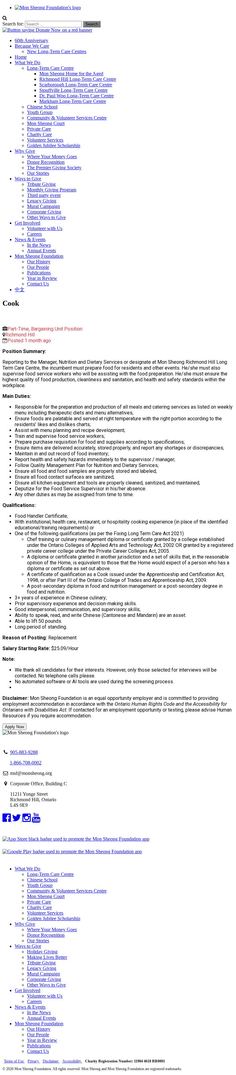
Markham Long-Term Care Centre (72, 101)
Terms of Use (14, 1061)
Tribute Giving (41, 184)
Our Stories (38, 173)
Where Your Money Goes (52, 156)
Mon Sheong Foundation (39, 256)
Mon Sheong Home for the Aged (71, 73)
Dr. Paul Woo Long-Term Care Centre (76, 95)
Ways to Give (28, 178)
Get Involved (27, 223)
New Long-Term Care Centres (56, 51)
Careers (34, 234)
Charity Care (39, 134)
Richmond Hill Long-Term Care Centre (77, 79)
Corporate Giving (44, 211)
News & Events (30, 239)
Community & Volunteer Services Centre (67, 117)
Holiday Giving (42, 951)
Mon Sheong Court (46, 123)
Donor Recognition (46, 162)
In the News (39, 245)
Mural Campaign (43, 206)
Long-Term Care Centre (50, 68)
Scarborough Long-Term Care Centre (75, 84)
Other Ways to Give (46, 217)
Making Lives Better (47, 957)
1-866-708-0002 (25, 762)
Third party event (44, 195)
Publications (39, 272)
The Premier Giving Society (54, 167)
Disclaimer (51, 1061)
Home (21, 57)
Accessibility (72, 1061)
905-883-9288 (24, 752)
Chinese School (42, 106)
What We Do (27, 62)
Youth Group (40, 112)
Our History (38, 261)
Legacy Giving (41, 200)
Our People (38, 267)
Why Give (25, 151)
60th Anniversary (31, 40)
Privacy (34, 1061)
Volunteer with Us (44, 228)
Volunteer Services (45, 140)
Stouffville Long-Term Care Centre (73, 90)
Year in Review (42, 278)
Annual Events (41, 250)
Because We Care (32, 46)
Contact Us (38, 283)
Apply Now (14, 726)
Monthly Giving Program (51, 189)
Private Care (39, 128)
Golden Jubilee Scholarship (53, 145)
